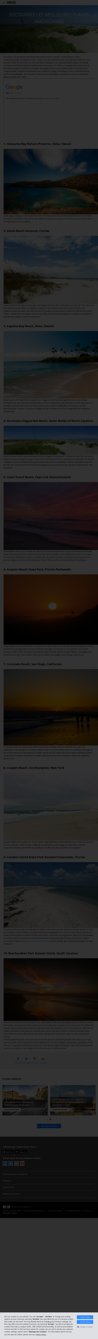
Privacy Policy (41, 1334)
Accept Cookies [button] (85, 1317)
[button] (85, 1327)
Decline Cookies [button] (85, 1322)
